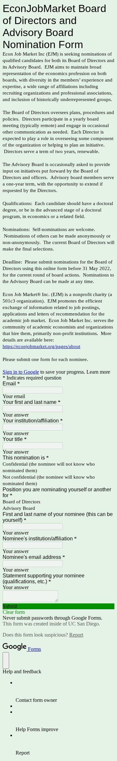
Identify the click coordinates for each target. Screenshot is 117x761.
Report (76, 635)
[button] (58, 606)
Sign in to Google (21, 372)
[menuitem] (65, 691)
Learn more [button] (98, 372)
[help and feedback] (6, 660)
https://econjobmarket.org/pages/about (41, 346)
